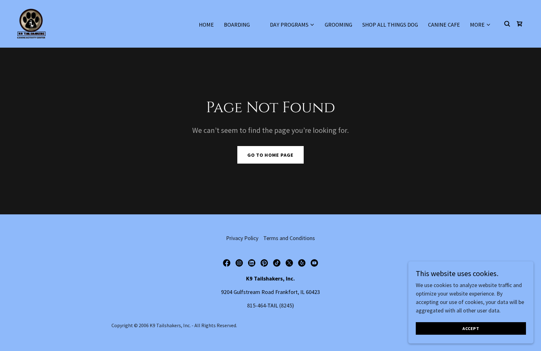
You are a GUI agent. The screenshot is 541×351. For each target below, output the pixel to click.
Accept (470, 328)
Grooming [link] (338, 24)
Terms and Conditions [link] (289, 238)
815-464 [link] (256, 305)
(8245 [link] (285, 305)
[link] (31, 23)
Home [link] (206, 24)
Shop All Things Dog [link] (390, 24)
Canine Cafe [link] (444, 24)
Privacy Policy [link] (242, 238)
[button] (292, 25)
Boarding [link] (237, 24)
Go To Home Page (270, 155)
